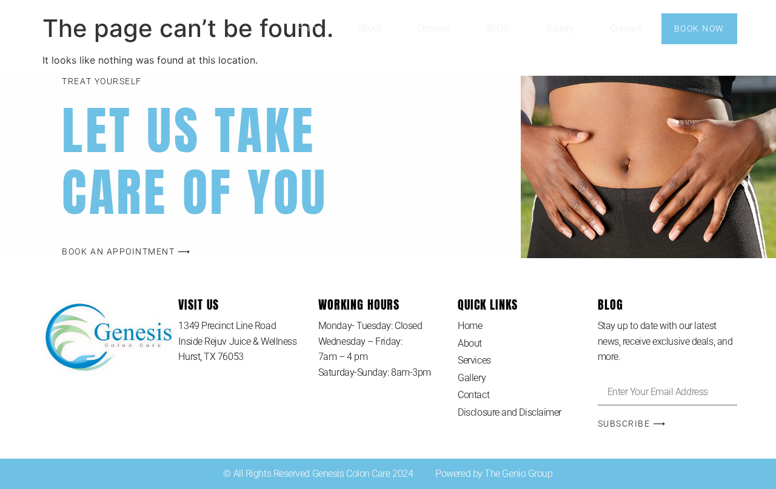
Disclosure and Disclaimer (509, 412)
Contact (625, 28)
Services (434, 28)
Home (308, 28)
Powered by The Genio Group (493, 473)
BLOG (498, 28)
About (369, 28)
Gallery (560, 28)
